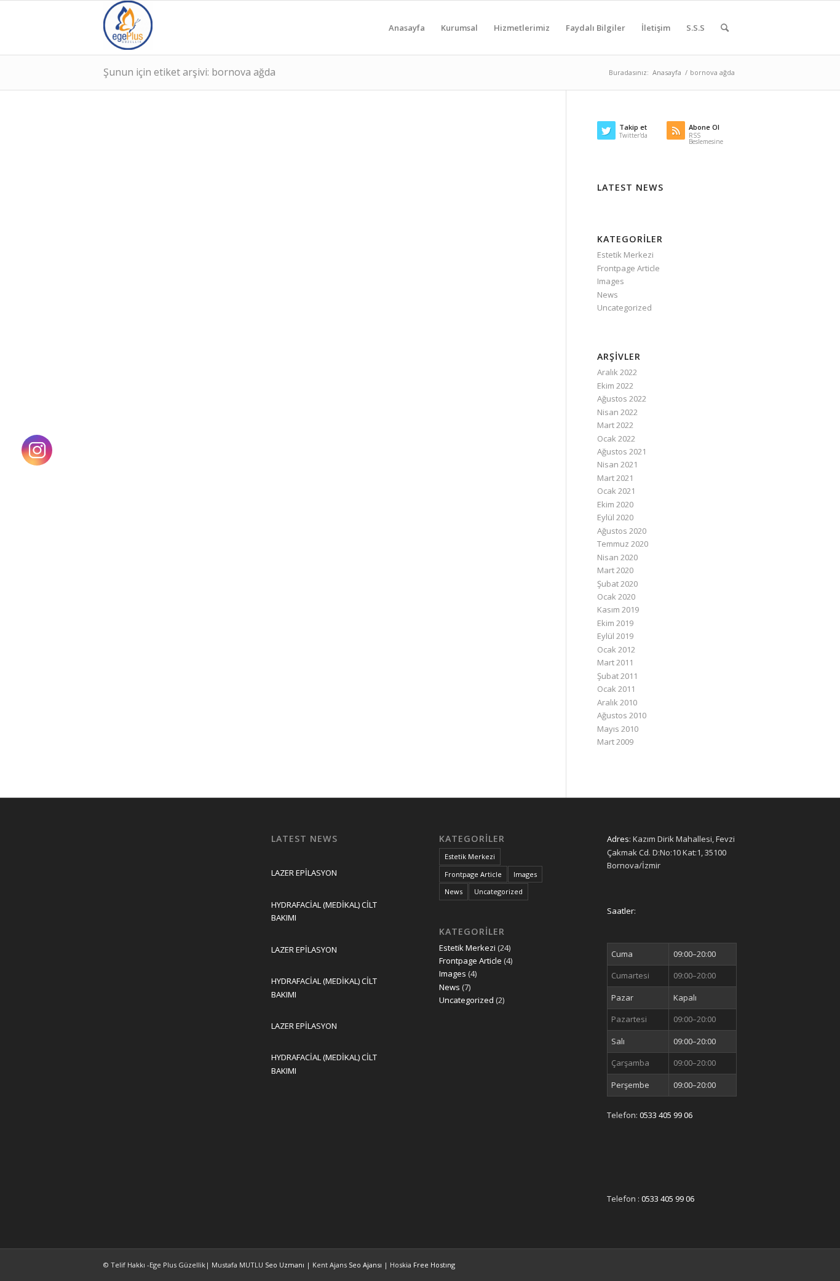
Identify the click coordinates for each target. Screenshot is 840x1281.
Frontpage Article (628, 268)
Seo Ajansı (366, 1264)
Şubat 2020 (617, 583)
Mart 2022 (615, 424)
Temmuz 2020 (622, 543)
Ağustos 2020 (621, 530)
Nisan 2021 (617, 464)
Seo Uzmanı (285, 1264)
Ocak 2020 (616, 596)
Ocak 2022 (616, 438)
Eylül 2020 (615, 517)
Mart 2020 (615, 570)
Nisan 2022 (617, 412)
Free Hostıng (434, 1264)
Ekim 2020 (615, 504)
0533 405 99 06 (666, 1114)
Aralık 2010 (617, 702)
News (607, 294)
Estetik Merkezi (625, 254)
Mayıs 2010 (617, 728)
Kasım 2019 (618, 609)
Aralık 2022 (617, 372)
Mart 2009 (615, 741)
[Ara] (725, 28)
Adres (618, 838)
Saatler (620, 910)
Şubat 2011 (617, 675)
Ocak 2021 (616, 490)
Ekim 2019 (615, 623)
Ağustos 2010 (621, 715)
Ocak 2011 (616, 688)
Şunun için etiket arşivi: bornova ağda (189, 72)
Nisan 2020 (617, 557)
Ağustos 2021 (621, 451)
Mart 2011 (615, 662)
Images (610, 281)
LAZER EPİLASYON (304, 872)
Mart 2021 (615, 477)
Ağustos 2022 (621, 398)
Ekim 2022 (615, 385)
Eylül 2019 (615, 635)
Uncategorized (624, 307)
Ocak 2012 (616, 649)
